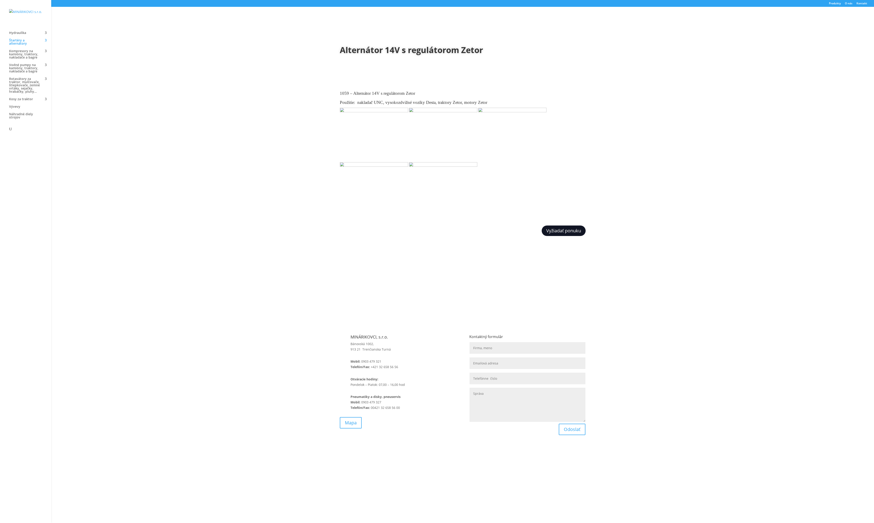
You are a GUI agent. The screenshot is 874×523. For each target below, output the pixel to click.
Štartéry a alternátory (18, 42)
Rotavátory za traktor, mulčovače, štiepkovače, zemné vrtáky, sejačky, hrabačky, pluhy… (24, 85)
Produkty (835, 3)
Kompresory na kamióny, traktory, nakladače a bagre (23, 54)
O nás (848, 3)
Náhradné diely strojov (21, 116)
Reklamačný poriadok (420, 471)
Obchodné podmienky (356, 471)
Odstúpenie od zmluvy (486, 471)
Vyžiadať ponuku (563, 231)
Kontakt (861, 3)
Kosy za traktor (21, 99)
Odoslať (572, 429)
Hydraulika (17, 33)
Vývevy (14, 107)
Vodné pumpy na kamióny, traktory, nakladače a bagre (23, 68)
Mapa (351, 423)
